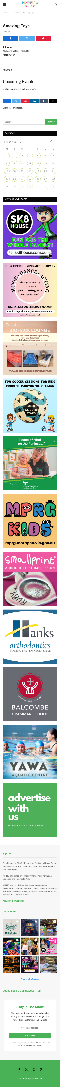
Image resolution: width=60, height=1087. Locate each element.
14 (53, 163)
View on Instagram (30, 979)
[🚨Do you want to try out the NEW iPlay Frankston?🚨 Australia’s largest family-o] (11, 946)
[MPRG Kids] (30, 521)
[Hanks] (30, 637)
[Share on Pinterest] (43, 38)
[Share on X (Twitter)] (27, 38)
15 (7, 171)
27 (45, 179)
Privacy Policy (26, 1045)
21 (53, 171)
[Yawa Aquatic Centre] (30, 752)
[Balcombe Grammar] (30, 694)
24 (22, 179)
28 (53, 179)
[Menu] (4, 4)
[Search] (55, 4)
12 (38, 163)
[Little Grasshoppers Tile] (30, 463)
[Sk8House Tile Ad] (30, 232)
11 (30, 163)
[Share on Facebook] (10, 38)
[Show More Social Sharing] (54, 38)
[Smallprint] (30, 579)
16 (14, 171)
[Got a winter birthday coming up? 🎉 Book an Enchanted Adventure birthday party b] (30, 946)
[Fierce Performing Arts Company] (30, 290)
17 (22, 171)
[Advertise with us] (30, 810)
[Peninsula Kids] (30, 4)
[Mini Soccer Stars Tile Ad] (30, 406)
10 (22, 163)
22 (7, 179)
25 (30, 179)
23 (14, 179)
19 (38, 171)
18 (30, 171)
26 (38, 179)
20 (45, 171)
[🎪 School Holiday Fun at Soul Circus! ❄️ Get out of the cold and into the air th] (30, 964)
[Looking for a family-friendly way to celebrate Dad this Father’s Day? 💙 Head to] (11, 927)
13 (46, 163)
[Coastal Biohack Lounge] (30, 348)
